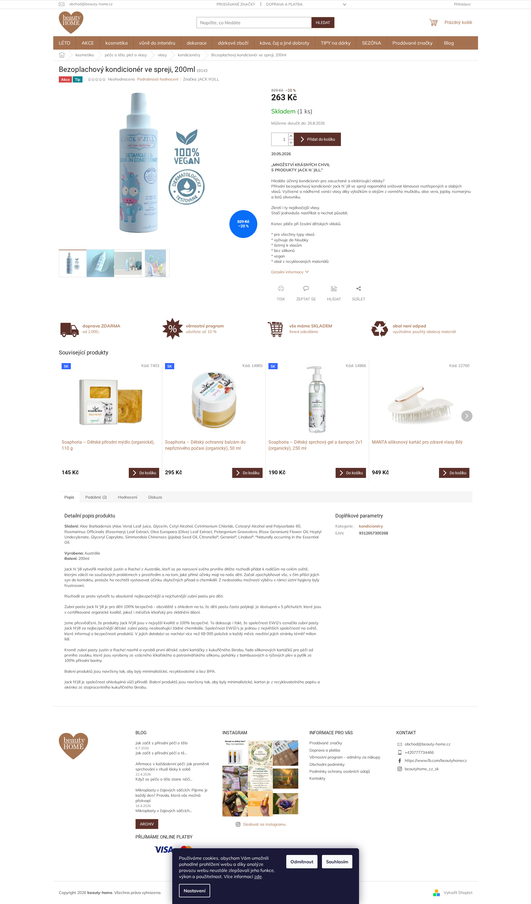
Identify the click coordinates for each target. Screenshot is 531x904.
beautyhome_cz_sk (422, 768)
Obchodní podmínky (327, 764)
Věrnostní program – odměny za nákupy (344, 757)
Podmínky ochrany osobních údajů (339, 771)
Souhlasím (337, 861)
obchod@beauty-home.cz (427, 744)
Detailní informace (287, 271)
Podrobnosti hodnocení (157, 79)
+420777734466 (419, 752)
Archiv (147, 824)
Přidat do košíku (321, 139)
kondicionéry (371, 526)
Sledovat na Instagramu (264, 824)
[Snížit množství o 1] (291, 142)
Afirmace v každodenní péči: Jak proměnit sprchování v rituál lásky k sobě (172, 766)
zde (258, 876)
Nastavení (194, 890)
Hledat (323, 22)
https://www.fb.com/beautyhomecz (436, 760)
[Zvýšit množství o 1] (291, 136)
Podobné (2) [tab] (96, 497)
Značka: (201, 79)
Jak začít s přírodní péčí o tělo (161, 742)
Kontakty (317, 778)
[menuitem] (64, 43)
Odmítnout (301, 861)
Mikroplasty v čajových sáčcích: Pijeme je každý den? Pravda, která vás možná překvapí (171, 795)
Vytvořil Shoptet (458, 892)
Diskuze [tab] (155, 497)
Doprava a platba (284, 4)
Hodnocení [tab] (127, 497)
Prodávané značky (236, 4)
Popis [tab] (69, 497)
